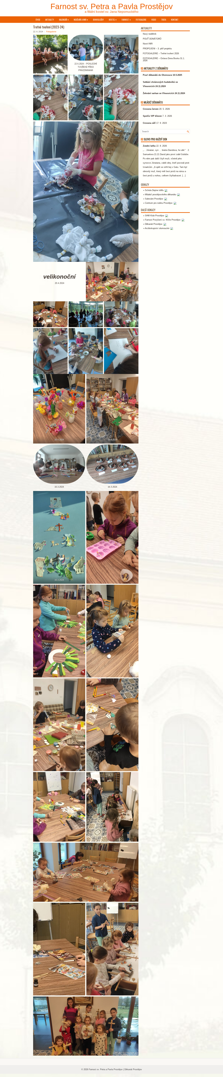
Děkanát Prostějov (154, 224)
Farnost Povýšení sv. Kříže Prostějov (163, 220)
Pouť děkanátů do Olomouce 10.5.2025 (162, 75)
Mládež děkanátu (153, 102)
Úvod (38, 19)
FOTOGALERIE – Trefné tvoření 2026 (161, 53)
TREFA (163, 19)
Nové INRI (148, 43)
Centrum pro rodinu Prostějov (159, 203)
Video (153, 19)
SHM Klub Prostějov (155, 215)
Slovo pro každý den (155, 139)
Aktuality (49, 19)
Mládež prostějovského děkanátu (161, 194)
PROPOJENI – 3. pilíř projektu (157, 48)
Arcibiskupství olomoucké (157, 228)
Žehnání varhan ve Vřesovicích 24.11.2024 (164, 93)
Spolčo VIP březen (152, 116)
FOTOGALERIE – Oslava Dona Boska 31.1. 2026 (164, 59)
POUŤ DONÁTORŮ (152, 39)
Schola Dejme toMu (154, 190)
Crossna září (149, 123)
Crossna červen (151, 109)
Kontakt (174, 19)
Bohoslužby (98, 19)
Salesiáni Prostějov (154, 199)
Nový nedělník (149, 34)
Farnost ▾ (126, 19)
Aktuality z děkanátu (156, 68)
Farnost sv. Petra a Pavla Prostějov (111, 6)
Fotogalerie (141, 19)
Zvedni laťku (149, 146)
